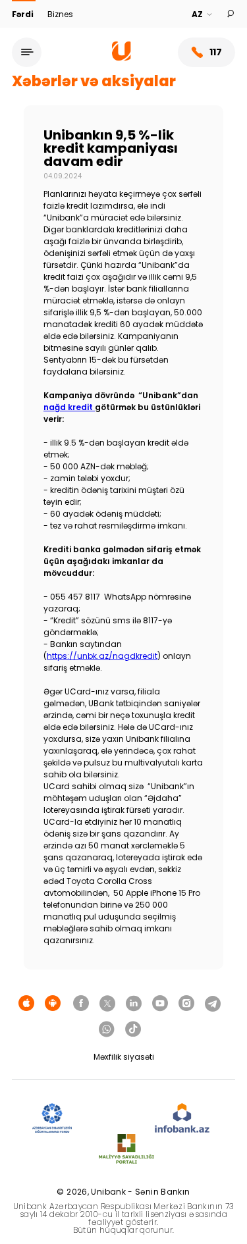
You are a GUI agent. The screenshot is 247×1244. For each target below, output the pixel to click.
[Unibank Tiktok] (133, 1029)
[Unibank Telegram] (213, 1004)
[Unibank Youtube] (160, 1004)
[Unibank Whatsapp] (107, 1029)
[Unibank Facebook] (81, 1004)
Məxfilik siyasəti (124, 1056)
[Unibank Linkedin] (134, 1004)
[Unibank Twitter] (107, 1004)
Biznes (60, 14)
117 (215, 52)
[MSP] (126, 1149)
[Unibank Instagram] (186, 1004)
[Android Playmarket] (53, 1004)
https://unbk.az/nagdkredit (102, 655)
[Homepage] (121, 58)
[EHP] (113, 1118)
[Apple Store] (26, 1004)
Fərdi (24, 14)
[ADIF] (52, 1118)
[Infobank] (182, 1118)
